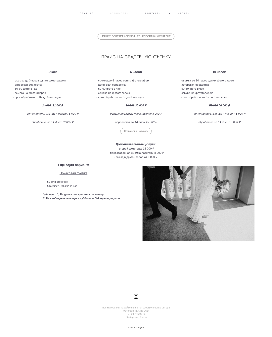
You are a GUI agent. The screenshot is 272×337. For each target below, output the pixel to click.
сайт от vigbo (136, 328)
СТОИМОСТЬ (119, 13)
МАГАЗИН (185, 13)
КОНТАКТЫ (153, 13)
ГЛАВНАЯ (87, 13)
